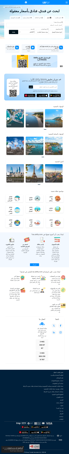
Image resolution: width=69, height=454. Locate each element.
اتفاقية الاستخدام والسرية (57, 375)
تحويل (61, 405)
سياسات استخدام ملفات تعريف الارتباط (53, 391)
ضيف (32, 29)
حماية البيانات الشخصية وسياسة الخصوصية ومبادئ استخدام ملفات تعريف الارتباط (43, 386)
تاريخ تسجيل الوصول (57, 32)
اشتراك (34, 264)
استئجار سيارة (59, 402)
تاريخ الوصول (58, 29)
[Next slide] (62, 118)
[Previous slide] (8, 118)
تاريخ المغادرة (44, 29)
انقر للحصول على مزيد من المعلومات (15, 448)
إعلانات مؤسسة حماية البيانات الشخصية (53, 389)
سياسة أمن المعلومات (57, 383)
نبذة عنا (61, 411)
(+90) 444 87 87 (42, 345)
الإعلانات (61, 419)
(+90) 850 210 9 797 (42, 356)
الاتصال (61, 413)
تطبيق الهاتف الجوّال (58, 372)
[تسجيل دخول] (25, 2)
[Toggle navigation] (66, 2)
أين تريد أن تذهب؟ (57, 22)
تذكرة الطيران (59, 397)
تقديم (31, 87)
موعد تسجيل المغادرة (42, 32)
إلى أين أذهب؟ (59, 408)
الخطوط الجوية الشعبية (57, 394)
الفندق (61, 400)
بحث (13, 32)
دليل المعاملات (59, 378)
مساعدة (61, 416)
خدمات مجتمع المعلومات (57, 380)
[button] (45, 129)
